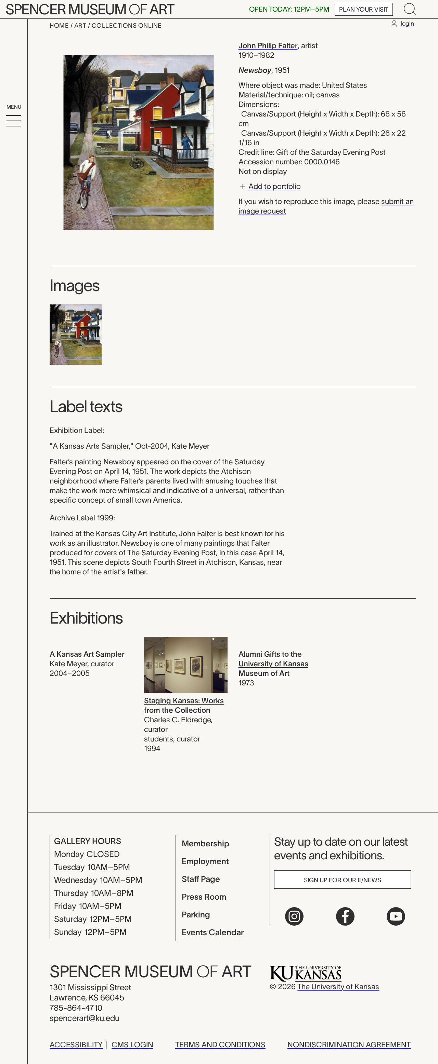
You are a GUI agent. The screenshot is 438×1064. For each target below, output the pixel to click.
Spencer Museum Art (89, 9)
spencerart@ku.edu (84, 1018)
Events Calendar (213, 932)
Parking (196, 914)
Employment (205, 861)
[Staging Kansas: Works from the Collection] (186, 664)
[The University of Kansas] (306, 973)
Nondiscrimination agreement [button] (349, 1044)
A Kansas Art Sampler (87, 654)
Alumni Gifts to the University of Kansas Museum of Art (273, 663)
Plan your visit (363, 9)
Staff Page (201, 879)
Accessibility (76, 1044)
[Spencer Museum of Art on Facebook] (345, 916)
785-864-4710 (76, 1007)
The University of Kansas (338, 986)
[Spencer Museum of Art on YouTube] (396, 916)
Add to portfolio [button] (274, 186)
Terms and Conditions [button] (220, 1044)
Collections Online (127, 25)
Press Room (204, 896)
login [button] (407, 23)
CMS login (132, 1044)
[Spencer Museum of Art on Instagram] (294, 916)
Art (81, 25)
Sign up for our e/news (342, 880)
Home (60, 25)
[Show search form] (410, 9)
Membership (205, 843)
